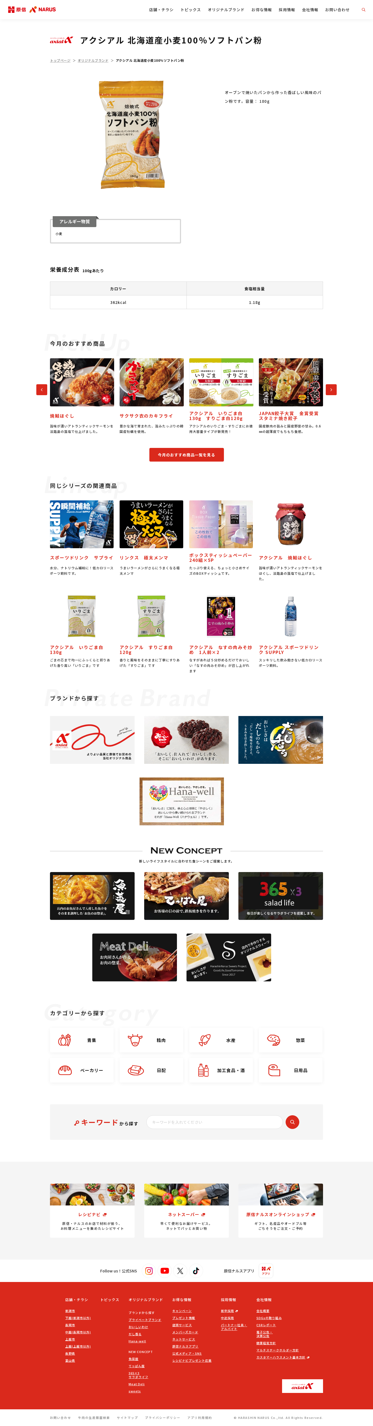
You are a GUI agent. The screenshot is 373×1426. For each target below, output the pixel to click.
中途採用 (227, 1318)
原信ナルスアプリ (185, 1346)
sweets (135, 1391)
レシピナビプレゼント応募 (192, 1360)
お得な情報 (261, 9)
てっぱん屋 (137, 1366)
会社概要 (263, 1310)
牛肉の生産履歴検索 (94, 1417)
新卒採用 (227, 1310)
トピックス (190, 9)
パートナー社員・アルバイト (234, 1327)
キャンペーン (182, 1310)
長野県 (70, 1353)
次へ (329, 388)
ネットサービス (183, 1339)
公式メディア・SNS (187, 1353)
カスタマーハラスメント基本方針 (281, 1357)
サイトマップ (127, 1417)
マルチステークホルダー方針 (277, 1350)
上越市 (70, 1339)
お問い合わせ (337, 9)
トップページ (60, 60)
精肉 (161, 1040)
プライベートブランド (145, 1320)
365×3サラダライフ (138, 1375)
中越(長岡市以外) (78, 1332)
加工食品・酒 (231, 1070)
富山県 (70, 1360)
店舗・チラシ (161, 9)
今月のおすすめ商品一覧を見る (186, 454)
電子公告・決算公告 (264, 1334)
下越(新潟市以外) (78, 1318)
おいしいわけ (138, 1327)
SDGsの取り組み (269, 1318)
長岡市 (70, 1325)
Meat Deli (137, 1384)
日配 (161, 1070)
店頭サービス (182, 1325)
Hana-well (137, 1341)
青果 (91, 1040)
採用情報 (287, 9)
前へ (39, 388)
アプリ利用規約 (199, 1417)
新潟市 (70, 1310)
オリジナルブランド (226, 9)
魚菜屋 (133, 1359)
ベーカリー (91, 1070)
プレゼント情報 (183, 1318)
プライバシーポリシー (162, 1417)
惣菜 (300, 1040)
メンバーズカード (185, 1332)
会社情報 (310, 9)
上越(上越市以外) (78, 1346)
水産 (231, 1040)
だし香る (135, 1334)
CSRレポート (266, 1325)
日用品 (301, 1070)
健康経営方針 (266, 1343)
